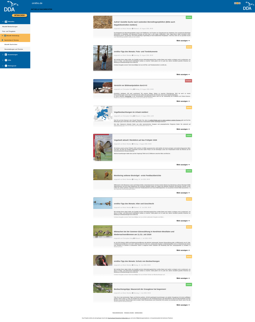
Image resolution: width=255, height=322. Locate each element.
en (239, 3)
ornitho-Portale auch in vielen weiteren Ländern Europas (165, 120)
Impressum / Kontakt (129, 312)
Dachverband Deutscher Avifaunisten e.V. (119, 318)
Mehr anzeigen (182, 41)
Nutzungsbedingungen (118, 312)
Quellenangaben (139, 312)
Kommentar (128, 96)
